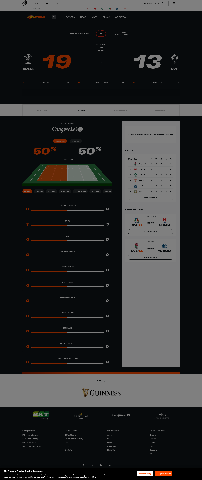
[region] (101, 474)
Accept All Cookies (163, 474)
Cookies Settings (145, 474)
